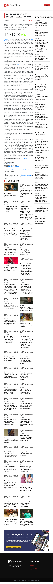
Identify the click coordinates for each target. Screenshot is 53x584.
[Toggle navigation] (47, 5)
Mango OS (20, 64)
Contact (32, 567)
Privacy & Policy (34, 569)
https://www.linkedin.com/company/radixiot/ (19, 169)
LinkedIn (25, 158)
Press (31, 564)
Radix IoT (6, 39)
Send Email (9, 163)
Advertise (32, 565)
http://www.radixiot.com (13, 166)
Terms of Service (34, 568)
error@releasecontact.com (26, 175)
